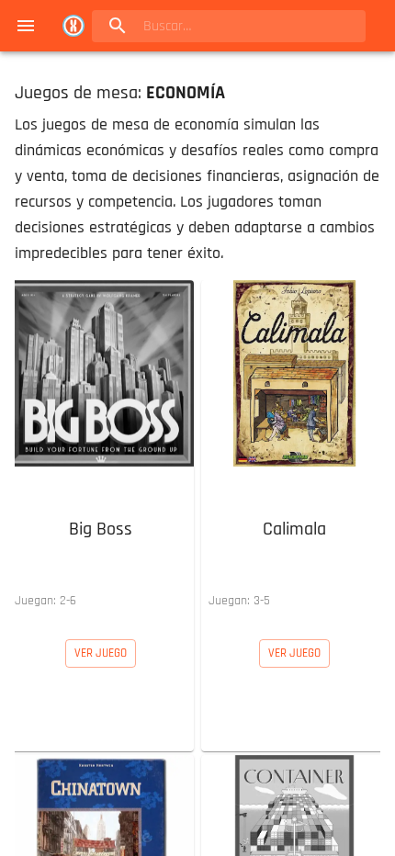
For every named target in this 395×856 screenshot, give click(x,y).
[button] (100, 448)
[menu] (26, 26)
